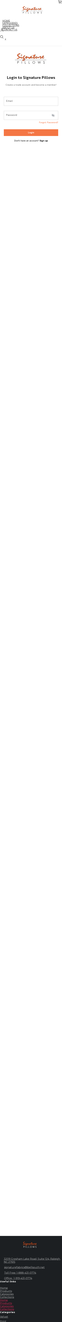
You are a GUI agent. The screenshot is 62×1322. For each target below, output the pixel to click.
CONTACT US (9, 29)
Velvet (4, 1316)
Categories (7, 1294)
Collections (7, 1297)
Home (4, 1288)
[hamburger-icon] (58, 21)
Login (31, 133)
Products (6, 1291)
